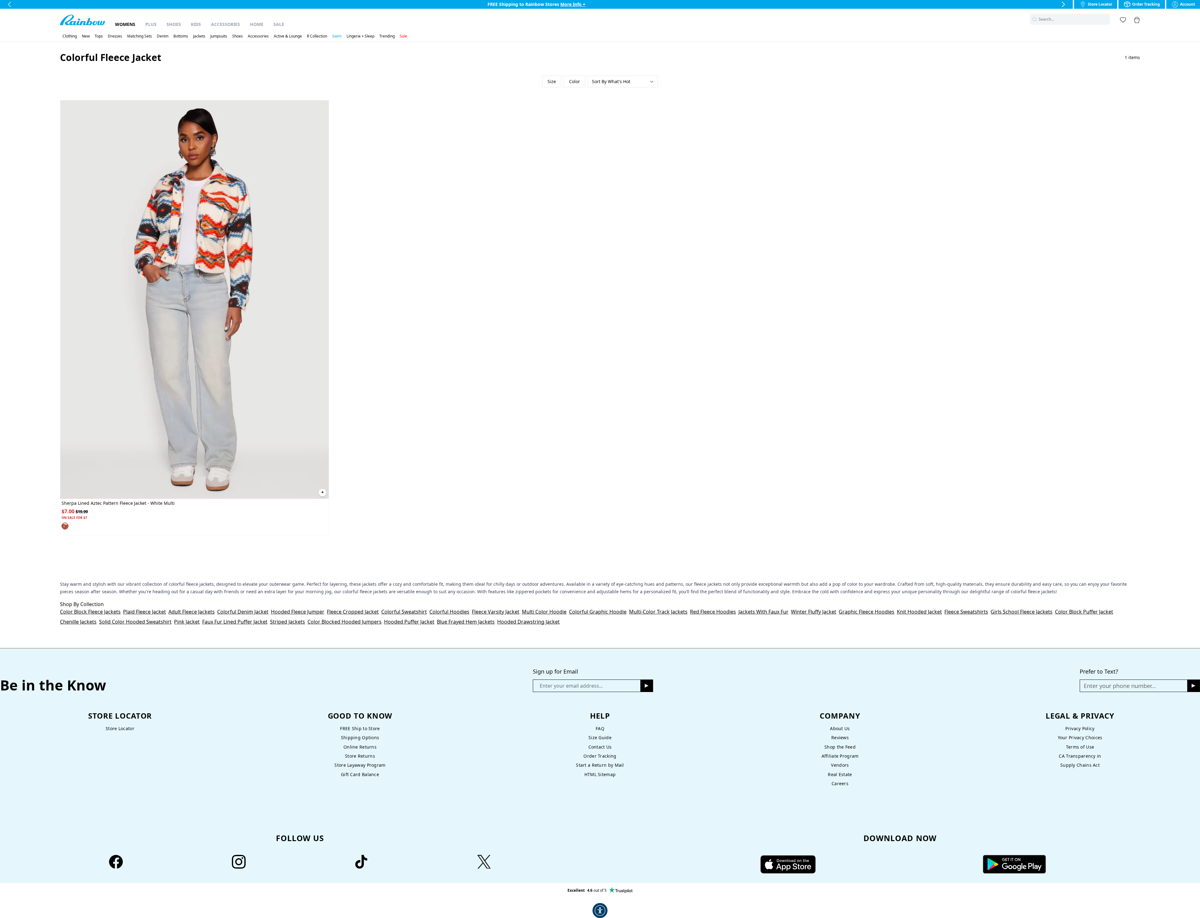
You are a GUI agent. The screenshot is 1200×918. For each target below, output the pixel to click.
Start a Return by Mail (600, 765)
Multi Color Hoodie (544, 611)
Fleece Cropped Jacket (353, 611)
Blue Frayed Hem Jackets (466, 621)
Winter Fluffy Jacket (813, 611)
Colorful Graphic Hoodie (598, 611)
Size (552, 81)
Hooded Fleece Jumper (297, 611)
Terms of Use (1080, 747)
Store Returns (360, 756)
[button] (1106, 19)
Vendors (840, 765)
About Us (840, 728)
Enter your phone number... (1120, 686)
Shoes (174, 24)
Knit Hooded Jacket (919, 611)
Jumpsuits (218, 36)
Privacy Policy (1079, 728)
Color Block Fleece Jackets (90, 611)
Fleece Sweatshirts (966, 611)
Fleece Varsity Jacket (495, 611)
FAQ (600, 728)
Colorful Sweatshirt (404, 611)
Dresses (115, 36)
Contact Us (600, 747)
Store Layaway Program (359, 765)
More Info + (572, 4)
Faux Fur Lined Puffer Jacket (235, 621)
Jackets (199, 36)
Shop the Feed (840, 747)
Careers (840, 783)
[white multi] (65, 526)
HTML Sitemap (600, 774)
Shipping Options (360, 737)
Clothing (69, 36)
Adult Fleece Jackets (191, 611)
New (86, 36)
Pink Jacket (187, 621)
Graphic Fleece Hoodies (866, 611)
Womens (125, 24)
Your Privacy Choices (1080, 737)
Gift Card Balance (360, 774)
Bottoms (180, 36)
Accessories (225, 24)
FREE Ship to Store (360, 728)
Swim (337, 36)
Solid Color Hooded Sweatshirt (135, 621)
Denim (162, 36)
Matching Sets (139, 36)
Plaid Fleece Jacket (144, 611)
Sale (278, 24)
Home (256, 24)
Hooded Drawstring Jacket (528, 621)
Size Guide (600, 737)
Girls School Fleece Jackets (1021, 611)
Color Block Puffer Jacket (1084, 611)
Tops (99, 36)
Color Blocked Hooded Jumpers (345, 621)
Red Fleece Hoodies (713, 611)
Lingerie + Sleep (360, 36)
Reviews (840, 737)
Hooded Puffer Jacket (409, 621)
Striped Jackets (287, 621)
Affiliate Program (840, 756)
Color (574, 81)
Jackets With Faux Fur (763, 611)
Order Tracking (599, 756)
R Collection (317, 36)
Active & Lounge (288, 36)
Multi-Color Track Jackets (658, 611)
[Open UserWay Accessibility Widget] (600, 910)
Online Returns (360, 747)
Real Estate (840, 774)
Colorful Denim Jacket (242, 611)
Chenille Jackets (78, 621)
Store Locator (120, 728)
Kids (196, 24)
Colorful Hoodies (449, 611)
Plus (151, 24)
